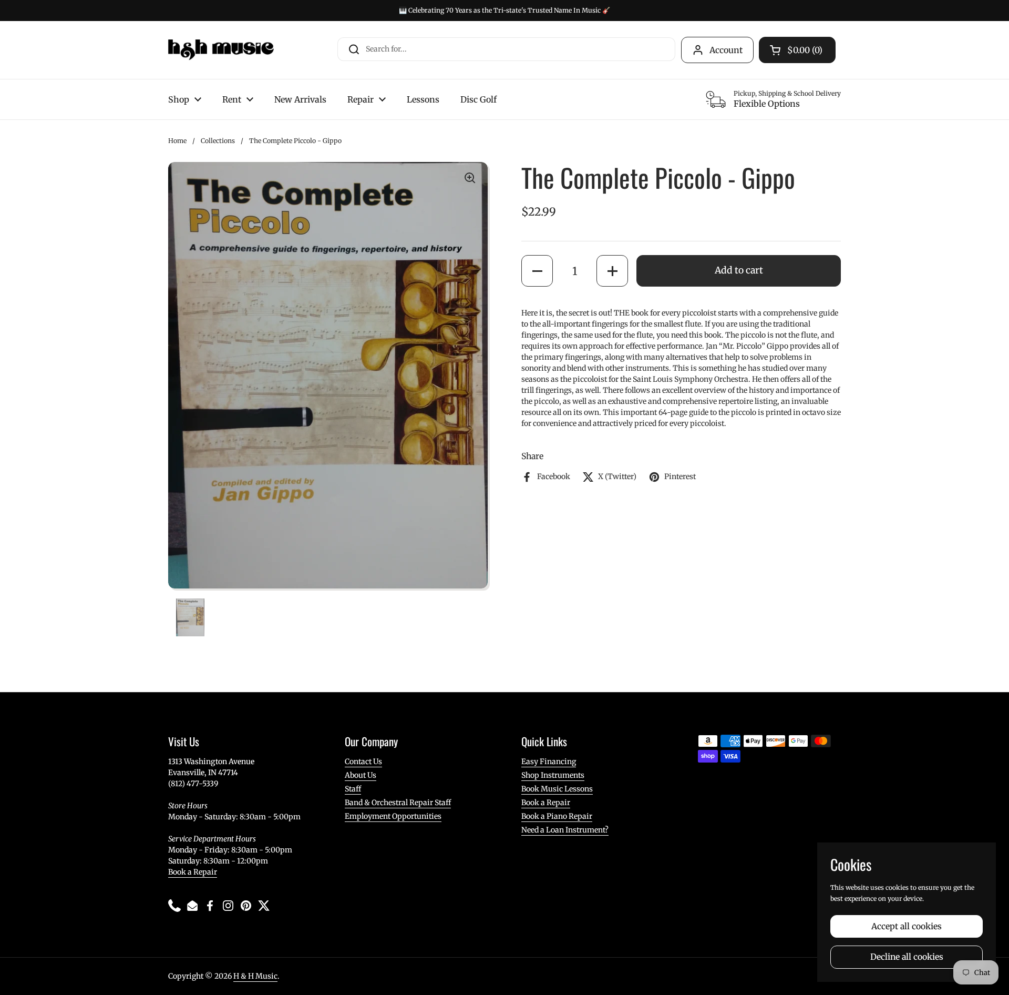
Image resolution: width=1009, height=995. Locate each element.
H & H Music (255, 976)
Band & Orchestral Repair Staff (398, 802)
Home (177, 141)
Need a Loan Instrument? (565, 830)
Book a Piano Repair (556, 816)
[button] (537, 271)
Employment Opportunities (393, 816)
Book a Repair (192, 872)
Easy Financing (548, 761)
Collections (218, 141)
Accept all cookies (906, 926)
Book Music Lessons (557, 789)
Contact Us (363, 761)
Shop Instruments (552, 775)
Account (726, 50)
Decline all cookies (906, 957)
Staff (353, 789)
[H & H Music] (221, 49)
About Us (360, 775)
